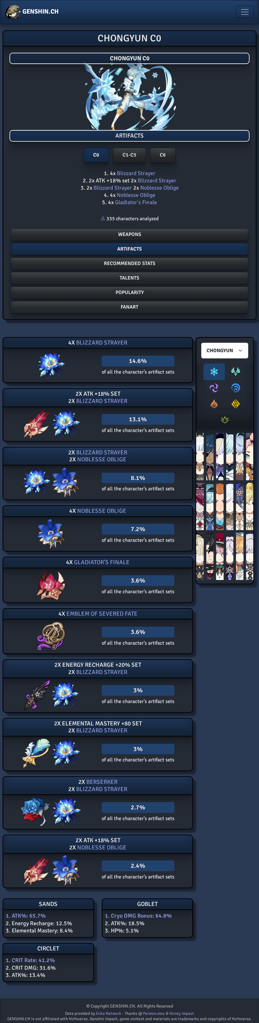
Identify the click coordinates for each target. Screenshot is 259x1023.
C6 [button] (163, 155)
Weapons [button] (129, 234)
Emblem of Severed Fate (101, 614)
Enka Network (108, 1013)
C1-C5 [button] (129, 155)
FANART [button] (129, 307)
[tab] (214, 372)
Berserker (101, 782)
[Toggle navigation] (245, 12)
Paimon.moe (154, 1013)
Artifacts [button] (129, 249)
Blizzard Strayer (135, 173)
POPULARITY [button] (130, 292)
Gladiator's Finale (135, 202)
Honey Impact (181, 1013)
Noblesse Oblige (159, 187)
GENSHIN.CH (40, 11)
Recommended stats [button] (129, 263)
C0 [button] (96, 155)
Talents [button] (129, 278)
